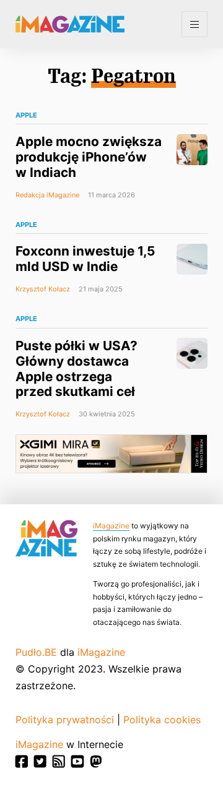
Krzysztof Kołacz (42, 289)
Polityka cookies (162, 719)
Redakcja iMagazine (47, 195)
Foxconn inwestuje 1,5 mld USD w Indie (85, 258)
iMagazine (111, 525)
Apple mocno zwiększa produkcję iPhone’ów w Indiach (88, 157)
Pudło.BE (36, 652)
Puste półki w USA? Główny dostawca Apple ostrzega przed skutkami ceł (76, 369)
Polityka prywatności (64, 719)
